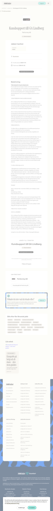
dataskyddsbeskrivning (12, 503)
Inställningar (21, 507)
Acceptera (32, 507)
